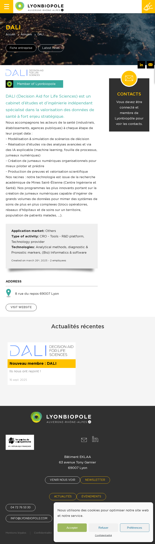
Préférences (134, 527)
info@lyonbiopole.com (29, 518)
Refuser (103, 527)
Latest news (51, 48)
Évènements (91, 496)
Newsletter (95, 480)
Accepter (72, 527)
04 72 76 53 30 (21, 507)
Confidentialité (103, 535)
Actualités (63, 496)
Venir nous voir (62, 480)
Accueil (10, 34)
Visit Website (21, 307)
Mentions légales (16, 533)
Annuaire (26, 34)
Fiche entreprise (21, 48)
